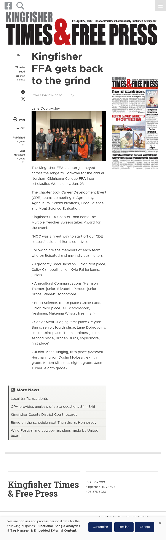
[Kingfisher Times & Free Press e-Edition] (135, 121)
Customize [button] (100, 527)
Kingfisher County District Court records (44, 414)
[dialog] (83, 528)
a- (17, 128)
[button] (20, 6)
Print (22, 120)
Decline (124, 527)
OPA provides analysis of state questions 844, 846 (53, 406)
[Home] (81, 29)
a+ (23, 128)
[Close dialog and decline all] (160, 521)
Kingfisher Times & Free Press (43, 489)
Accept (144, 527)
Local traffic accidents (29, 398)
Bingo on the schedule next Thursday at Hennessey (53, 422)
